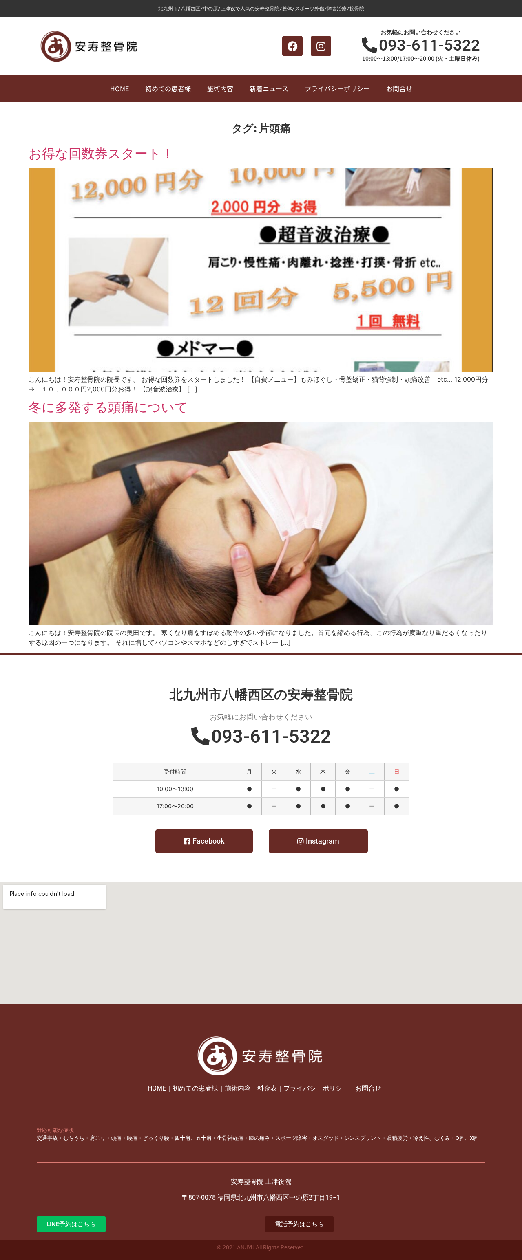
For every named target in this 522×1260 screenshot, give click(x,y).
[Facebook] (292, 46)
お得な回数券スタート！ (101, 153)
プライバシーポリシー (337, 88)
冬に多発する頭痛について (108, 407)
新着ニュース (269, 88)
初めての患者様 (168, 88)
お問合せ (399, 88)
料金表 (267, 1088)
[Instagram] (321, 46)
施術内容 (220, 88)
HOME (119, 88)
